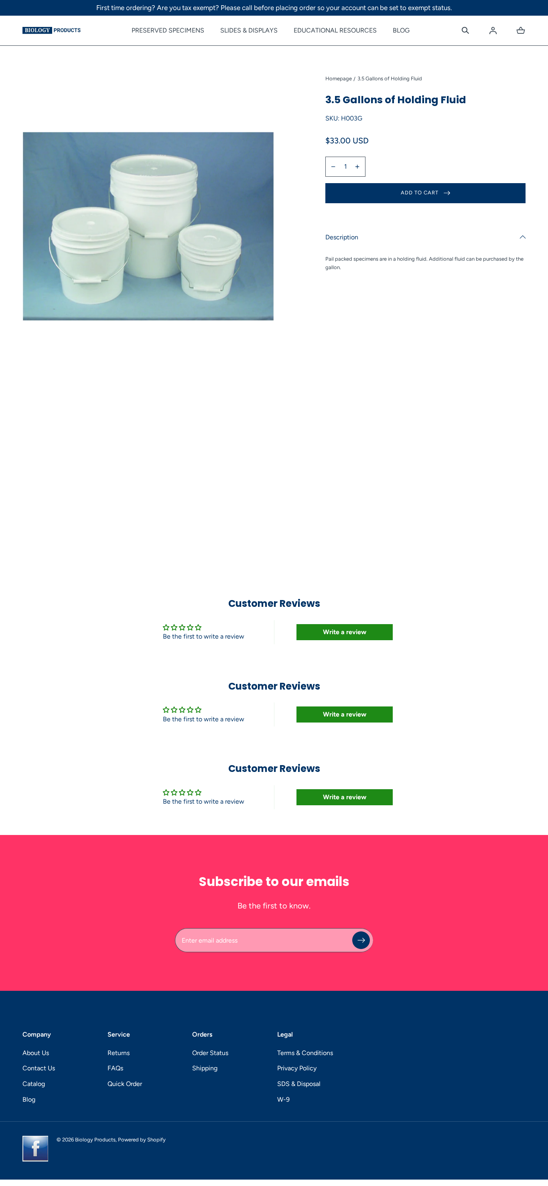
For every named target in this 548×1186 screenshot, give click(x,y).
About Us (35, 1053)
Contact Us (38, 1068)
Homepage (338, 79)
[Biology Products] (51, 30)
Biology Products (95, 1140)
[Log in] (493, 30)
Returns (119, 1053)
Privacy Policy (297, 1068)
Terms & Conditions (305, 1053)
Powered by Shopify (142, 1140)
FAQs (115, 1068)
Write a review (344, 632)
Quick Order (125, 1084)
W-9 (283, 1099)
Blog (28, 1099)
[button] (465, 30)
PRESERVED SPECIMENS (168, 30)
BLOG (401, 30)
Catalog (33, 1084)
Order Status (210, 1053)
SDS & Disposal (299, 1084)
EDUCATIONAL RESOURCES (335, 30)
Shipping (204, 1068)
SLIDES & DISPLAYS (249, 30)
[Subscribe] (361, 940)
